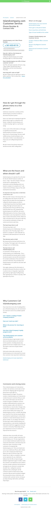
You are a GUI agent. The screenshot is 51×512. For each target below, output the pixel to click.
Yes (28, 491)
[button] (49, 1)
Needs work (33, 491)
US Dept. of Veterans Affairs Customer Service (38, 41)
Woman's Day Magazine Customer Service (37, 45)
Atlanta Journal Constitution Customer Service (38, 49)
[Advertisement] (14, 90)
